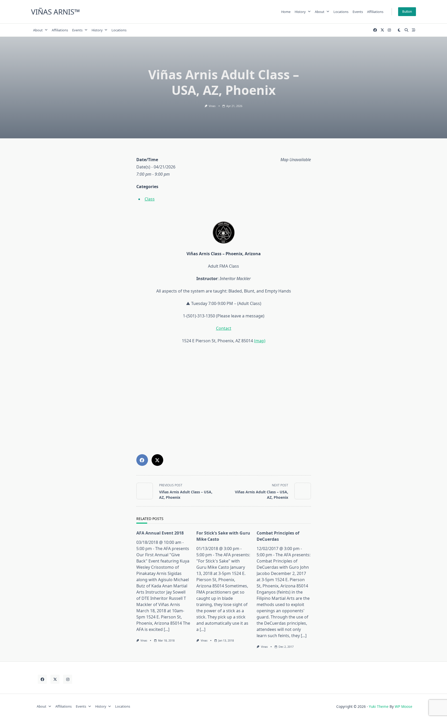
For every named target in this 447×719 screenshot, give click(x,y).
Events (358, 11)
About (319, 11)
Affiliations (375, 11)
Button (407, 11)
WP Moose (403, 706)
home (285, 11)
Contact (223, 328)
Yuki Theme (379, 706)
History (300, 11)
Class (150, 199)
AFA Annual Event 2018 (160, 533)
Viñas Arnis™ (55, 12)
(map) (259, 341)
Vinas (212, 106)
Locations (340, 11)
